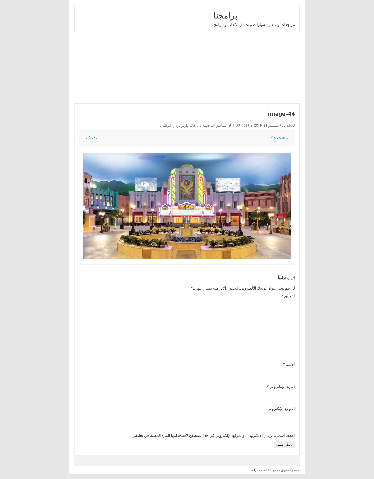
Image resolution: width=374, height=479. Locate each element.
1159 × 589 (241, 125)
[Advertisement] (187, 67)
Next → (90, 137)
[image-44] (187, 206)
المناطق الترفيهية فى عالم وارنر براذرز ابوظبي (194, 125)
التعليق (288, 295)
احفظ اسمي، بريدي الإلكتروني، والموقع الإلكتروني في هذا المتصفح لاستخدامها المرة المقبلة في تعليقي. (213, 435)
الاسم (289, 364)
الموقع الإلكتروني (281, 408)
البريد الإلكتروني (281, 386)
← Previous (280, 137)
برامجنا (225, 15)
